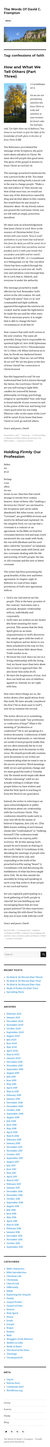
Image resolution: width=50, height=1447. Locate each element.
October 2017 (13, 1154)
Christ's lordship (38, 435)
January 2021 (13, 1017)
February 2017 (14, 1184)
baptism (36, 930)
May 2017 (11, 1173)
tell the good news (29, 438)
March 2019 (13, 1091)
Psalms (10, 1331)
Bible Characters (15, 1268)
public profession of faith (35, 936)
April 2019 (12, 1087)
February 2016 (14, 1228)
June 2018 (12, 1124)
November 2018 (15, 1106)
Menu (8, 21)
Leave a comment (25, 441)
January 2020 (14, 1058)
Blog (6, 1422)
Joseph (10, 1324)
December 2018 (15, 1102)
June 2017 (11, 1169)
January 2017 (13, 1187)
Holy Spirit (12, 1313)
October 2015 (13, 1243)
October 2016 (13, 1198)
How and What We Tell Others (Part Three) (22, 72)
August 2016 (13, 1206)
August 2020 (13, 1036)
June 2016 (11, 1213)
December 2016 (15, 1191)
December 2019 (15, 1062)
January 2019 (13, 1099)
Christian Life (14, 1276)
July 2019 (11, 1076)
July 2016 (11, 1210)
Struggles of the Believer (20, 1339)
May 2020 (12, 1047)
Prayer (10, 1328)
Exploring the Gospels (19, 1294)
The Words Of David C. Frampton (18, 1439)
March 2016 (13, 1224)
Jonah (10, 1320)
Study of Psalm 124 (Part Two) (22, 988)
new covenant (18, 936)
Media (7, 1416)
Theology (25, 435)
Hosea (10, 1316)
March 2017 (13, 1180)
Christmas (12, 1279)
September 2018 (15, 1113)
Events (7, 1409)
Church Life (13, 1283)
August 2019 (13, 1073)
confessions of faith (12, 438)
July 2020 (11, 1039)
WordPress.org (15, 1390)
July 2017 (11, 1165)
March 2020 (13, 1054)
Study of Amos (14, 1346)
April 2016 (12, 1221)
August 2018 (13, 1117)
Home (7, 1403)
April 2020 (12, 1050)
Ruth (9, 1335)
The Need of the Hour (18, 1350)
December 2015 (14, 1235)
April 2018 (12, 1132)
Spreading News (15, 992)
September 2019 (15, 1069)
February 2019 (14, 1095)
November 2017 (15, 1150)
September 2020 (15, 1032)
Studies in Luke (15, 1342)
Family (10, 1298)
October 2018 (13, 1110)
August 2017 (13, 1161)
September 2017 (15, 1158)
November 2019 (15, 1065)
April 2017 (12, 1176)
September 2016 (15, 1202)
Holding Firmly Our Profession (22, 454)
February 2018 (14, 1139)
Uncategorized (23, 930)
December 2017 (14, 1147)
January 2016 (13, 1232)
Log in (10, 1379)
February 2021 (14, 1013)
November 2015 (15, 1239)
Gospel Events (14, 1302)
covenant (25, 933)
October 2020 (14, 1028)
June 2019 (11, 1080)
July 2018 (11, 1121)
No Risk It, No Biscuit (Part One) (23, 984)
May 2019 (11, 1084)
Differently (12, 1287)
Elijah (10, 1291)
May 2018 (11, 1128)
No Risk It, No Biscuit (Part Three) (25, 977)
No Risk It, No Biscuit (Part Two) (24, 981)
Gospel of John (14, 1305)
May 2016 (11, 1217)
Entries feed (13, 1383)
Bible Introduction (16, 1272)
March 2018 (13, 1136)
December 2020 (15, 1021)
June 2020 (12, 1043)
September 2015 (15, 1247)
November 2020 (15, 1025)
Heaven (11, 1309)
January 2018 (13, 1143)
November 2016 (15, 1195)
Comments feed (15, 1386)
